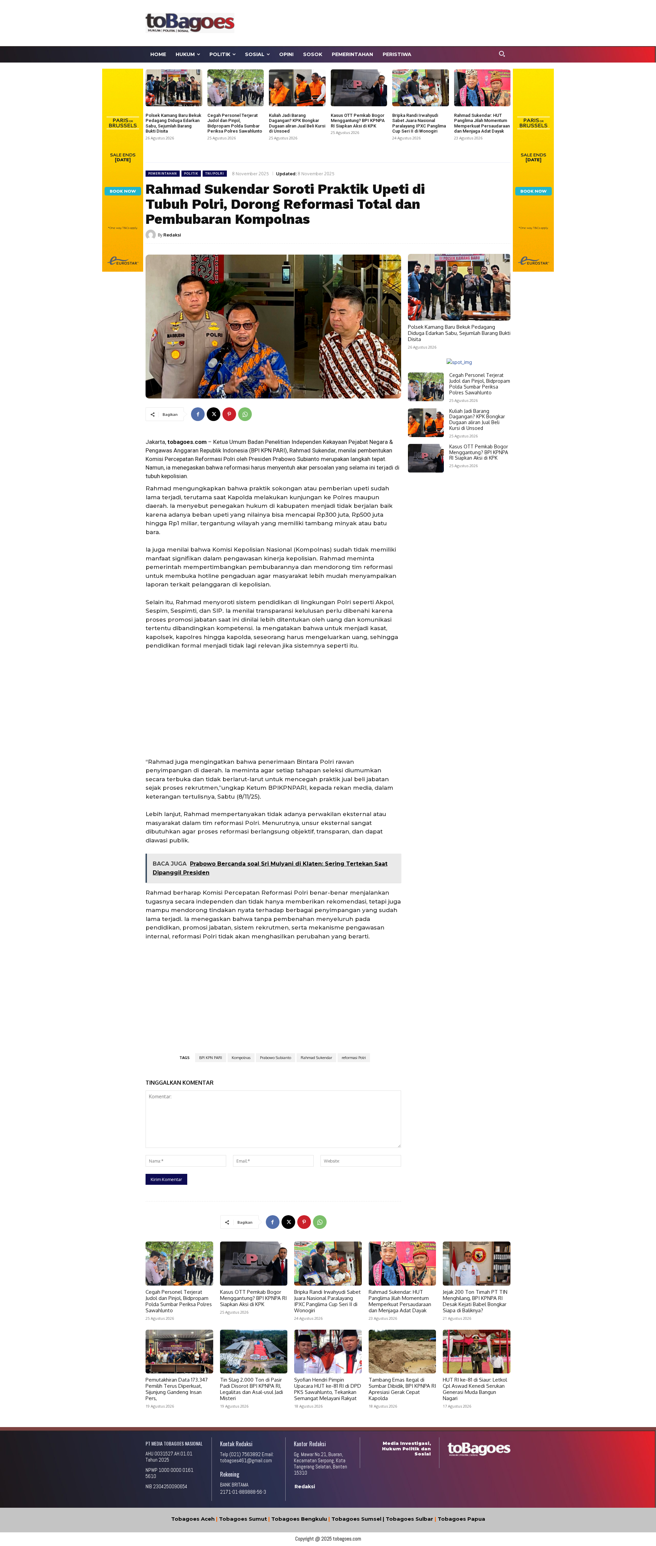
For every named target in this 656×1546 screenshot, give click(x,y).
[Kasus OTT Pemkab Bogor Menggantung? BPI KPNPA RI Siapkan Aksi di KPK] (359, 87)
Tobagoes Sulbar (409, 1519)
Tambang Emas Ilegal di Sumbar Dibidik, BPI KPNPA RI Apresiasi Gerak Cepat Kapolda (402, 1389)
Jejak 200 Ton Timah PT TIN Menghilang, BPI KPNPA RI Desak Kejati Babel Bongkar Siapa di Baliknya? (475, 1301)
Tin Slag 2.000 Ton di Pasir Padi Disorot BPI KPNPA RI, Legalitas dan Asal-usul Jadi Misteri (251, 1389)
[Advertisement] (391, 22)
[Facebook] (198, 414)
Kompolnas (241, 1057)
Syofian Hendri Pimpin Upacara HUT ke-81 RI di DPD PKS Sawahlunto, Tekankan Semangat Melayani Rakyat (327, 1389)
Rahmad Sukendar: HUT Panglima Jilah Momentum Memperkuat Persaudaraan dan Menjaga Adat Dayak (482, 123)
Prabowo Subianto (275, 1057)
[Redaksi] (152, 235)
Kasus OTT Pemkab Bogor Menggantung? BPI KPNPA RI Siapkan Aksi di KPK (358, 120)
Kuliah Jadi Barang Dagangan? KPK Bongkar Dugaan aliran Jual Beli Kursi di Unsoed (297, 123)
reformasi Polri (354, 1057)
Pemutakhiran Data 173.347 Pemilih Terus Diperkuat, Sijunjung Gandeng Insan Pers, (177, 1389)
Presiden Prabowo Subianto (283, 459)
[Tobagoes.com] (190, 23)
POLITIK (191, 173)
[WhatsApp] (245, 414)
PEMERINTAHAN (162, 173)
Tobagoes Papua (461, 1519)
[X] (213, 414)
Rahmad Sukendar (312, 450)
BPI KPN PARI (210, 1057)
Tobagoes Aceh (193, 1519)
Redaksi (172, 235)
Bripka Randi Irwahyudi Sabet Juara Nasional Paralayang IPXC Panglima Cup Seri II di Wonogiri (419, 123)
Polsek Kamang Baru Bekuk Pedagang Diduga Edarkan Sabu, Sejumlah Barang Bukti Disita (173, 123)
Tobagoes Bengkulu (299, 1519)
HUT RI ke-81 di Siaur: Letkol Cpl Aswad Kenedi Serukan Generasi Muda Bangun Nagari (475, 1389)
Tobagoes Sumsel (356, 1519)
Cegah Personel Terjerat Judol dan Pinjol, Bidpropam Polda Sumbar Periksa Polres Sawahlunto (234, 123)
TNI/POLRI (214, 173)
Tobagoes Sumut (243, 1519)
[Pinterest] (229, 414)
